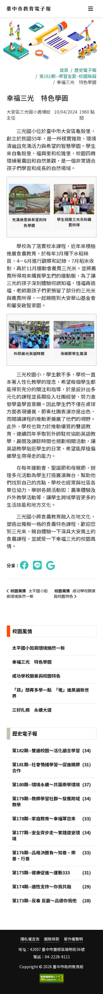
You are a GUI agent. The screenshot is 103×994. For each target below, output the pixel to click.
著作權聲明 (73, 939)
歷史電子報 (85, 70)
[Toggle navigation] (90, 9)
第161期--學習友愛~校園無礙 (67, 76)
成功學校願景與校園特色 (75, 593)
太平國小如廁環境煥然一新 (27, 593)
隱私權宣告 (30, 939)
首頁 (64, 70)
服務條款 (51, 939)
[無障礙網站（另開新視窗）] (52, 978)
